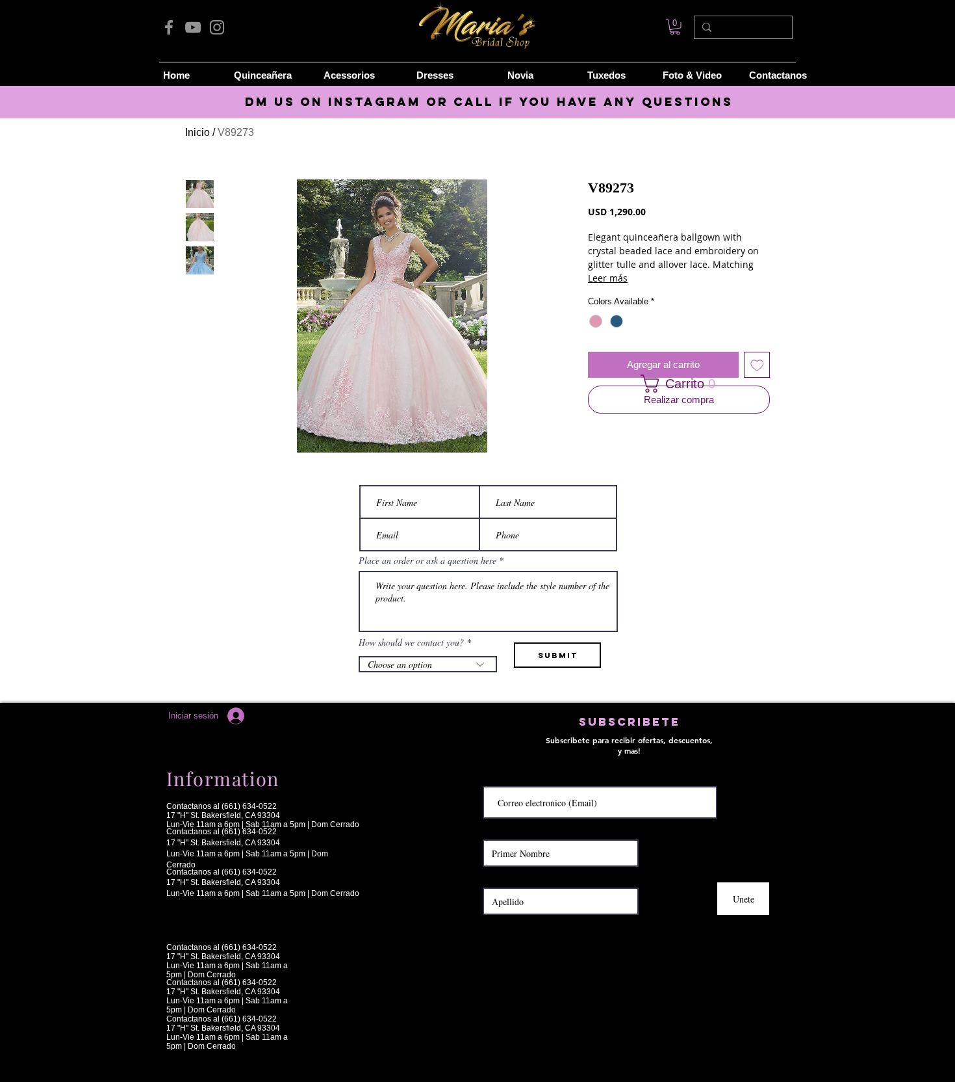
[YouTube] (193, 27)
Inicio (197, 132)
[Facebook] (169, 27)
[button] (675, 384)
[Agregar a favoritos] (757, 365)
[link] (675, 27)
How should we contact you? (411, 642)
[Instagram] (217, 27)
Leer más (608, 278)
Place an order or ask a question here (427, 560)
